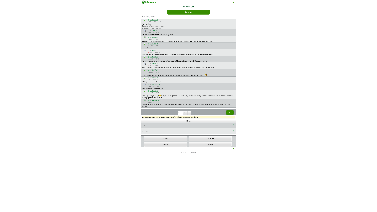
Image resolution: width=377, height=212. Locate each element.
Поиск (144, 125)
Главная (210, 144)
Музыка (165, 138)
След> (230, 112)
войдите (179, 117)
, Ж (154, 100)
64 (189, 113)
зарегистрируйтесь (191, 117)
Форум (165, 144)
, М (154, 20)
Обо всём (210, 138)
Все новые (188, 12)
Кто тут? (145, 131)
